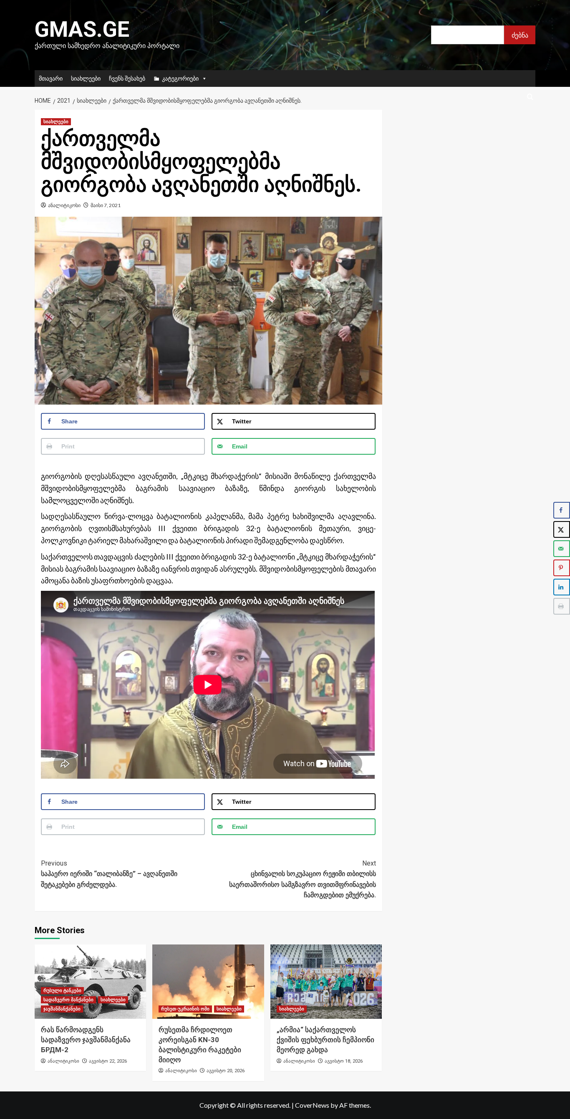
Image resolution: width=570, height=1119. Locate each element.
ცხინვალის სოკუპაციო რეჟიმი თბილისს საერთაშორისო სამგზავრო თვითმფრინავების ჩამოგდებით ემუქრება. (302, 879)
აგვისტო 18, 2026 (344, 1061)
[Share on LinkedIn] (561, 587)
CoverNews (312, 1105)
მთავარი (51, 78)
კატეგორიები (180, 78)
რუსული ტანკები (62, 990)
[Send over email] (561, 548)
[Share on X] (561, 529)
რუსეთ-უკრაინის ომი (185, 1009)
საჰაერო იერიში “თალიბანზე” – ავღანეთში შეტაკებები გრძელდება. (109, 874)
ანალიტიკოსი (64, 205)
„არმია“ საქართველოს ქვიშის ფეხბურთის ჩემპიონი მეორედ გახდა (325, 1039)
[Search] (530, 97)
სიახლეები (86, 78)
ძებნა (520, 35)
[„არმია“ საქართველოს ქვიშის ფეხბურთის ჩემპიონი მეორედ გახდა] (326, 981)
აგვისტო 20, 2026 (226, 1070)
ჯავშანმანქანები (62, 1009)
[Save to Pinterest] (561, 568)
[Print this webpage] (561, 606)
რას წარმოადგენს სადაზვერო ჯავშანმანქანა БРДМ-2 (86, 1039)
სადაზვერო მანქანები (68, 1000)
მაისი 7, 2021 (106, 205)
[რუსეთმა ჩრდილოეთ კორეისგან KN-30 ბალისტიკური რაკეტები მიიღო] (208, 981)
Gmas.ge (82, 29)
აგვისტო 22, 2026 (108, 1061)
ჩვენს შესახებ (127, 78)
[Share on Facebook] (561, 510)
